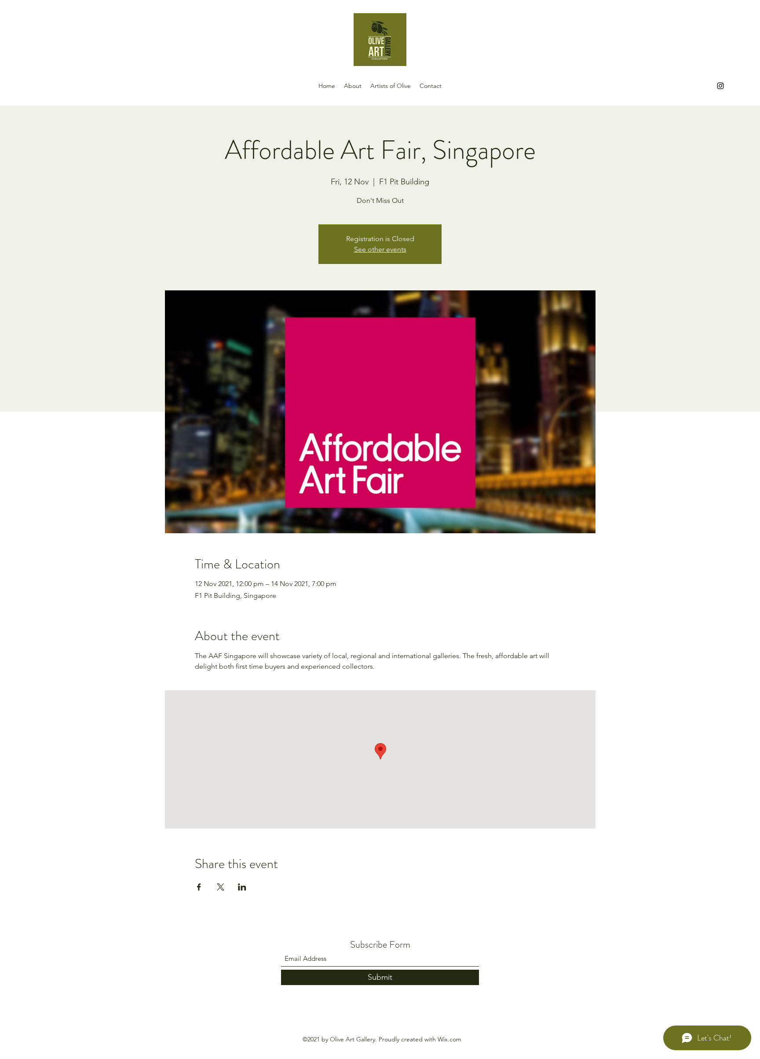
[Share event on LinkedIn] (242, 886)
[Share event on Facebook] (199, 886)
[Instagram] (720, 85)
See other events (380, 249)
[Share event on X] (220, 886)
